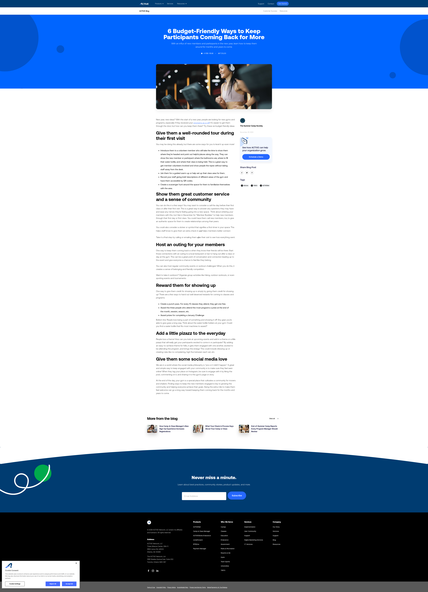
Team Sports (225, 562)
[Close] (76, 563)
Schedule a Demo (256, 157)
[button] (159, 3)
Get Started (282, 4)
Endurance (224, 540)
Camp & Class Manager (201, 531)
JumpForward (198, 540)
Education (224, 535)
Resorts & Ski (225, 553)
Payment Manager (199, 548)
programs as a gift (201, 123)
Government (225, 544)
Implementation (249, 527)
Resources (283, 11)
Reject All (53, 584)
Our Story (276, 527)
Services (170, 4)
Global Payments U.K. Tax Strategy (217, 587)
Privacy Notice (171, 587)
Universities (225, 566)
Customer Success (270, 11)
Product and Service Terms (198, 587)
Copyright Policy (161, 587)
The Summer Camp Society (251, 126)
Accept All (69, 584)
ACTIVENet (197, 527)
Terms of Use (151, 587)
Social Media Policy (182, 587)
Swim (223, 557)
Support (261, 4)
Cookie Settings (15, 584)
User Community (250, 531)
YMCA (223, 570)
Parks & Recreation (228, 548)
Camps (223, 527)
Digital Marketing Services (253, 540)
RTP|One (196, 544)
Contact (271, 4)
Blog (274, 540)
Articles (222, 53)
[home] (144, 3)
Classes (223, 531)
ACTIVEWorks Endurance (202, 535)
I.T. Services (248, 544)
